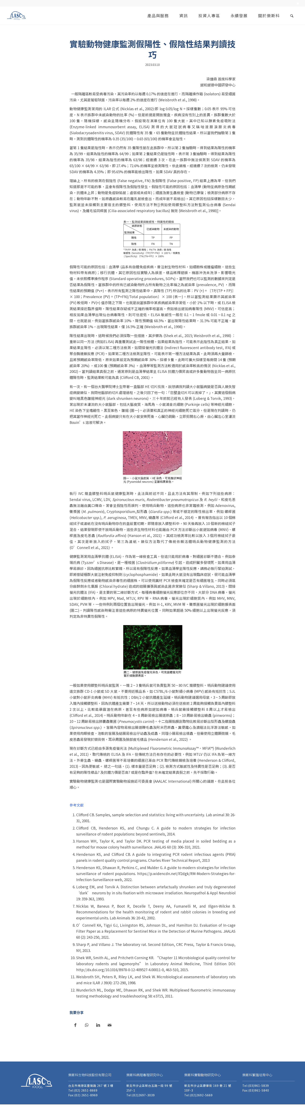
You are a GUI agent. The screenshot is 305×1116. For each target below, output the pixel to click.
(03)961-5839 (258, 1085)
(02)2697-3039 (143, 1095)
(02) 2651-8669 (86, 1090)
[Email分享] (109, 1024)
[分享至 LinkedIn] (98, 1024)
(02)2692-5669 (201, 1095)
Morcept (283, 1110)
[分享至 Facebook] (75, 1024)
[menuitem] (296, 3)
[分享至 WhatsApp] (86, 1024)
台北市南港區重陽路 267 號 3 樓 (90, 1085)
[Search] (292, 15)
